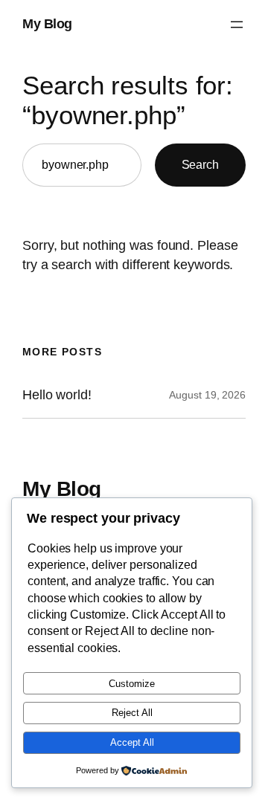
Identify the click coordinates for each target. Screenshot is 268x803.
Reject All (132, 712)
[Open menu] (237, 24)
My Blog (47, 23)
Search (200, 164)
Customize (132, 683)
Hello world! (57, 394)
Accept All (132, 742)
